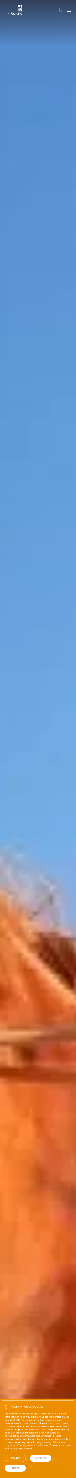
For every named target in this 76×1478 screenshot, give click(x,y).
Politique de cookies (21, 1448)
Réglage (15, 1458)
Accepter (40, 1458)
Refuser (15, 1468)
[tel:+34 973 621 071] (60, 10)
